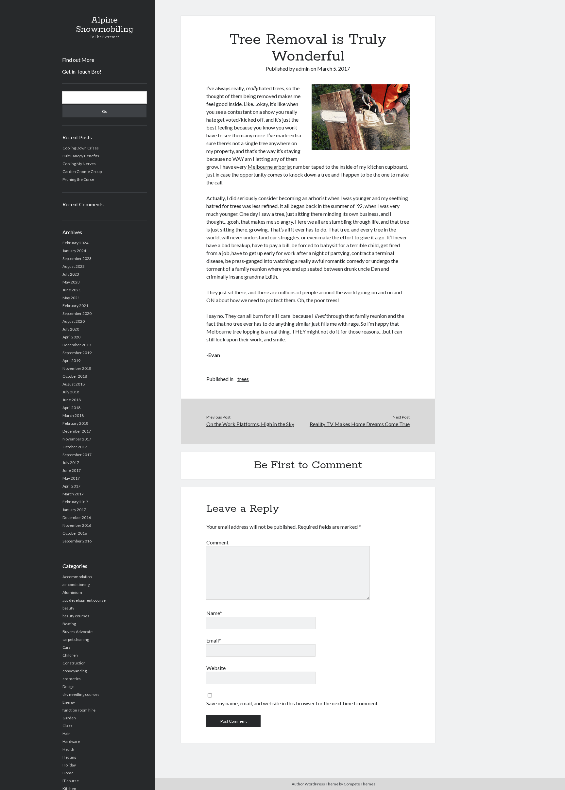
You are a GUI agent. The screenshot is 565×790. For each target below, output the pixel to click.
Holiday (69, 765)
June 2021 (71, 289)
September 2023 (77, 258)
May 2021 (71, 297)
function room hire (78, 710)
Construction (74, 663)
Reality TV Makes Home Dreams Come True (360, 424)
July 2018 (70, 391)
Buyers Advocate (77, 631)
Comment (217, 542)
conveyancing (74, 670)
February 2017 (75, 501)
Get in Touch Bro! (81, 71)
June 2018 (71, 399)
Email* (213, 640)
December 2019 (76, 344)
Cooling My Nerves (79, 163)
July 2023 (70, 274)
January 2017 (74, 509)
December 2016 (76, 517)
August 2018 (73, 384)
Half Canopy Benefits (80, 155)
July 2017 (70, 462)
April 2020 (71, 337)
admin (303, 68)
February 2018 (75, 423)
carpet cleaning (75, 639)
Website (216, 668)
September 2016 (77, 541)
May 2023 (71, 282)
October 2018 (74, 376)
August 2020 (73, 321)
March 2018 (73, 415)
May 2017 (71, 478)
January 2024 (74, 250)
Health (68, 749)
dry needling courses (80, 694)
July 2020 (70, 329)
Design (68, 686)
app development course (84, 600)
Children (70, 655)
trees (243, 379)
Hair (66, 733)
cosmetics (71, 678)
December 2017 (76, 431)
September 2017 (77, 454)
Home (68, 772)
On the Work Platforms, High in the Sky (250, 424)
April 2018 (71, 407)
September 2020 (77, 313)
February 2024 (75, 242)
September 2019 (77, 352)
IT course (70, 780)
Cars (66, 647)
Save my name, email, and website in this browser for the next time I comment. (292, 703)
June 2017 (71, 470)
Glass (67, 725)
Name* (214, 613)
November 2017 (76, 439)
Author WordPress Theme (315, 783)
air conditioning (76, 584)
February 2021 (75, 305)
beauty (68, 608)
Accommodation (77, 576)
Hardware (71, 741)
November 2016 (76, 525)
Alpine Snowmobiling (104, 25)
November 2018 (76, 368)
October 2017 (74, 446)
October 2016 (74, 533)
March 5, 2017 (333, 68)
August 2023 (73, 266)
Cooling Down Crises (80, 148)
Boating (69, 623)
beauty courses (75, 615)
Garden (69, 717)
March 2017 (73, 493)
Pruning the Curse (78, 179)
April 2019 (71, 360)
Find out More (78, 60)
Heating (69, 757)
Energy (68, 702)
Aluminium (72, 592)
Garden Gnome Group (82, 171)
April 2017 (71, 486)
